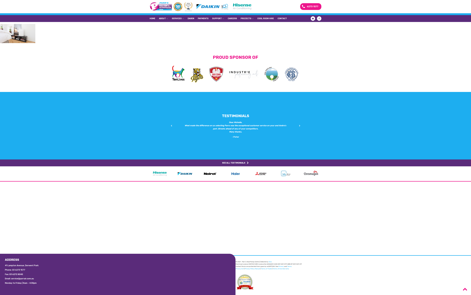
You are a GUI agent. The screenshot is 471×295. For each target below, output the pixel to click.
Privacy (281, 266)
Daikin (191, 18)
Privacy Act (240, 269)
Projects (246, 18)
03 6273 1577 (18, 270)
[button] (171, 126)
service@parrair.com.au (22, 278)
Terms (289, 266)
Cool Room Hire (265, 18)
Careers (232, 18)
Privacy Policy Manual (252, 269)
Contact (282, 18)
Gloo (270, 262)
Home (152, 18)
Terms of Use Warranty (281, 269)
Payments (203, 18)
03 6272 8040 (16, 274)
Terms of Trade (266, 269)
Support (217, 18)
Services (177, 18)
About (162, 18)
